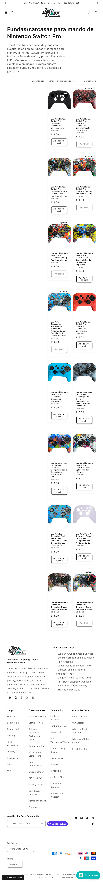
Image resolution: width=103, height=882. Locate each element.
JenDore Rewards (54, 718)
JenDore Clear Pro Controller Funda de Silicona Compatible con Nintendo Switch (84, 538)
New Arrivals (13, 729)
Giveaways (55, 771)
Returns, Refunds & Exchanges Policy (34, 734)
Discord (54, 764)
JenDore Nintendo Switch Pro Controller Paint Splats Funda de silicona (84, 467)
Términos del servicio (47, 877)
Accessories (13, 758)
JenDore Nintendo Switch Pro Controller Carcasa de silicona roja (84, 326)
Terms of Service (37, 801)
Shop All (11, 716)
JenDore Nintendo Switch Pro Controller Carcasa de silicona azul (59, 396)
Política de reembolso (66, 874)
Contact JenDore (37, 746)
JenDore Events (58, 726)
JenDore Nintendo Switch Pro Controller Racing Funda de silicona (84, 190)
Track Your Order (37, 716)
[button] (6, 12)
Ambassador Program (56, 795)
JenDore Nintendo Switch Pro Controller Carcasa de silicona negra (59, 123)
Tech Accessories (13, 744)
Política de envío (66, 877)
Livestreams (56, 758)
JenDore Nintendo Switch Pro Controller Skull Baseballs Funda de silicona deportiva (84, 258)
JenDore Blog (57, 777)
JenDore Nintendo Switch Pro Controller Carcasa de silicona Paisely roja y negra (84, 124)
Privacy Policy (36, 784)
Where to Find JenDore (79, 731)
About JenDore (80, 716)
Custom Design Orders (58, 750)
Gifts (9, 764)
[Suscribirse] (42, 823)
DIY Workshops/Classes (60, 740)
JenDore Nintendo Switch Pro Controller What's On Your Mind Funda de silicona (59, 191)
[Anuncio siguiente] (98, 3)
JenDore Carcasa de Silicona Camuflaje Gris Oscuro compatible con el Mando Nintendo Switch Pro (84, 399)
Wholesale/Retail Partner (80, 741)
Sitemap (33, 807)
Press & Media (79, 749)
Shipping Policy (36, 772)
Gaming (11, 735)
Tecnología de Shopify (45, 874)
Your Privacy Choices (35, 793)
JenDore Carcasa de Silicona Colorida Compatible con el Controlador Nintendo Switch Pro (59, 470)
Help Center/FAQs (35, 764)
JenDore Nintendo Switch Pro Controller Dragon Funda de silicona (59, 605)
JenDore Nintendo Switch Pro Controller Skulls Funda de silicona (84, 605)
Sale (9, 771)
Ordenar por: (38, 81)
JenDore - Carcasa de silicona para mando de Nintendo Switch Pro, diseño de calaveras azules (58, 328)
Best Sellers (13, 723)
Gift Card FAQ (35, 778)
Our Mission (78, 723)
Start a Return (36, 723)
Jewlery (11, 751)
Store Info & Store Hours (35, 754)
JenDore (32, 874)
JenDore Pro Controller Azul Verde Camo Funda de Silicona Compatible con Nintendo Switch (59, 539)
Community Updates (56, 785)
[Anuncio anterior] (5, 3)
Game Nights (57, 732)
